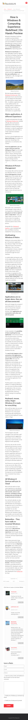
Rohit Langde (6, 581)
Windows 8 (21, 581)
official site (19, 571)
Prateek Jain (14, 591)
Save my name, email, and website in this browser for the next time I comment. (14, 677)
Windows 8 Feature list (12, 121)
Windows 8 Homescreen (11, 95)
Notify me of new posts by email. (13, 700)
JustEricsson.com (14, 606)
